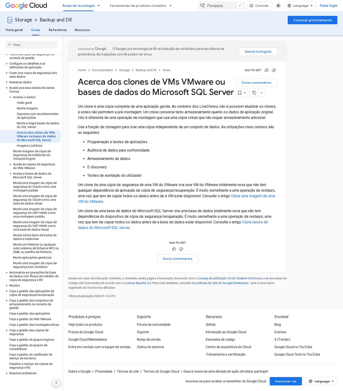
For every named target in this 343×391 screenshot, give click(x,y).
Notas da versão (149, 339)
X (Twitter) (282, 339)
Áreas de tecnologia (78, 5)
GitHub (211, 324)
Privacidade (103, 371)
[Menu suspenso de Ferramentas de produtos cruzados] (172, 5)
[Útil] (266, 70)
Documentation (102, 70)
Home (82, 70)
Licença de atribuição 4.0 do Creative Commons (230, 278)
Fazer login (328, 5)
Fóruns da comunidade (154, 324)
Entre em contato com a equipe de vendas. (99, 347)
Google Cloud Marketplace (87, 339)
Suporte (143, 332)
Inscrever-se (285, 381)
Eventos (280, 332)
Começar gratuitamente (312, 20)
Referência (57, 30)
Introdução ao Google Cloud (226, 332)
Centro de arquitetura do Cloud (228, 347)
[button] (30, 56)
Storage (23, 20)
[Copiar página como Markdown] (254, 93)
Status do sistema (150, 347)
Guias (35, 30)
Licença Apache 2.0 (138, 283)
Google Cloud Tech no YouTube (297, 354)
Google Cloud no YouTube (293, 347)
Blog (277, 324)
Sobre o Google (79, 371)
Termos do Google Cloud (161, 371)
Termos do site (128, 371)
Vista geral (14, 30)
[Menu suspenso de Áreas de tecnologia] (100, 5)
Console (262, 5)
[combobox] (221, 5)
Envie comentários (256, 82)
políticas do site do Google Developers (222, 283)
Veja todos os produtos (85, 324)
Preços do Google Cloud (85, 332)
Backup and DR (56, 20)
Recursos (82, 30)
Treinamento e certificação (225, 354)
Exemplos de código (220, 339)
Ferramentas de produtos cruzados (138, 5)
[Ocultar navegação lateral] (56, 382)
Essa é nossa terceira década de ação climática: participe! (226, 371)
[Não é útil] (273, 70)
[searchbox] (31, 44)
